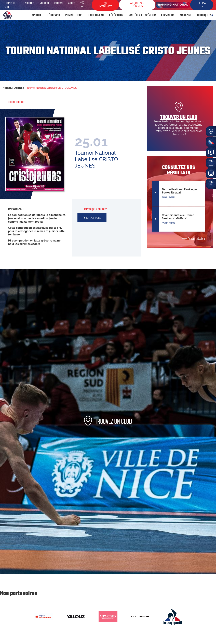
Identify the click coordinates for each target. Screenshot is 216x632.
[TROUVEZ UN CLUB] (108, 573)
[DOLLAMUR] (140, 616)
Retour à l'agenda (16, 101)
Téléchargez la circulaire (95, 209)
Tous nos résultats (196, 238)
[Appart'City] (108, 616)
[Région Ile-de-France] (43, 616)
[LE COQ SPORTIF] (172, 616)
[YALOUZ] (75, 616)
